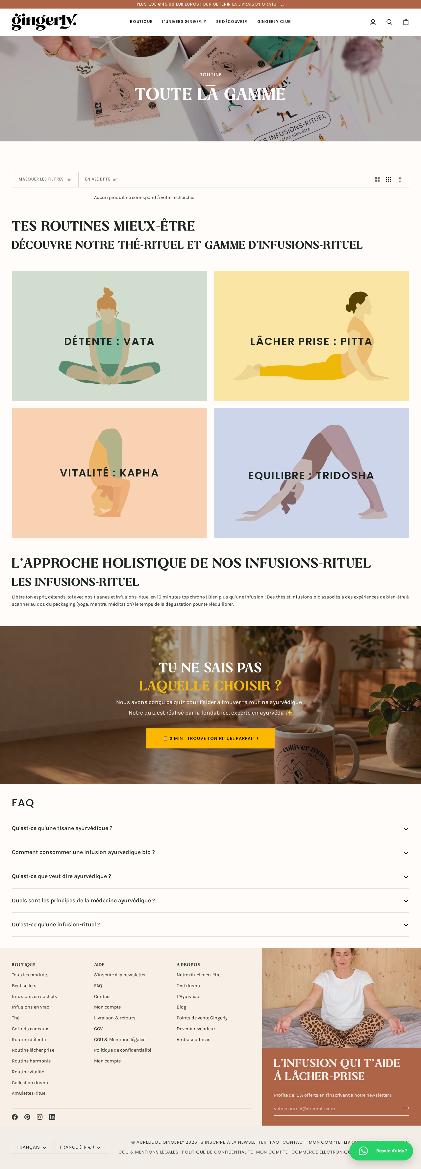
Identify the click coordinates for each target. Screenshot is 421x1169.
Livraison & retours (115, 1018)
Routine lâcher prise (33, 1050)
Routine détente (29, 1039)
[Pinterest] (27, 1117)
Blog (181, 1007)
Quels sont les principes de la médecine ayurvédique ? (83, 900)
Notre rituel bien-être (198, 975)
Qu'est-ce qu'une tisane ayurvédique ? (62, 828)
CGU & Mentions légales (120, 1039)
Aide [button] (99, 965)
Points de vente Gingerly (202, 1018)
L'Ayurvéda (188, 996)
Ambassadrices (193, 1039)
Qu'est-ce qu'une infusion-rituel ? (56, 924)
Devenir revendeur (196, 1029)
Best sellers (24, 985)
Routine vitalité (28, 1072)
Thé (15, 1018)
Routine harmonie (31, 1061)
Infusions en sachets (34, 996)
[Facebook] (15, 1117)
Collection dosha (30, 1082)
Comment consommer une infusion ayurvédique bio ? (83, 852)
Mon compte (107, 1007)
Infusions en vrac (30, 1007)
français (28, 1147)
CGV (98, 1029)
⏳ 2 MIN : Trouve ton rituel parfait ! (211, 738)
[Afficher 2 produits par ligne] (377, 179)
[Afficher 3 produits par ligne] (388, 179)
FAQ (98, 985)
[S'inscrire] (403, 1108)
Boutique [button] (23, 965)
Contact (102, 996)
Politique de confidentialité (122, 1050)
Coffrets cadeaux (30, 1029)
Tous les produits (30, 975)
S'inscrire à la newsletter (120, 975)
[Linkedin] (52, 1117)
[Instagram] (40, 1117)
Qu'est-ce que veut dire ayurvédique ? (61, 876)
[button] (141, 22)
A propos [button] (189, 965)
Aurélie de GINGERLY (160, 1142)
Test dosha (188, 985)
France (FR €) (77, 1147)
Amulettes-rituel (29, 1093)
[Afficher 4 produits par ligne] (401, 179)
